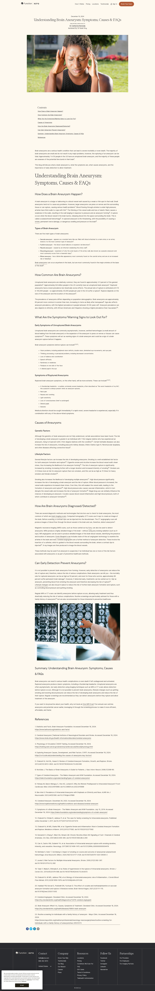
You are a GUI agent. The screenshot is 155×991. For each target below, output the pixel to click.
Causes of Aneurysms (45, 122)
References (41, 137)
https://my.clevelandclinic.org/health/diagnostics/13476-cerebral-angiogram (63, 900)
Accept (22, 985)
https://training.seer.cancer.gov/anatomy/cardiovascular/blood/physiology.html (64, 747)
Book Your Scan (126, 4)
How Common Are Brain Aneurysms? (50, 115)
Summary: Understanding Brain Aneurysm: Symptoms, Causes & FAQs (61, 134)
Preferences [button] (23, 981)
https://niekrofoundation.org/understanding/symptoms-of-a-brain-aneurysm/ (78, 812)
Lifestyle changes (41, 585)
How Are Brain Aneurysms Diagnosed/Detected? (54, 126)
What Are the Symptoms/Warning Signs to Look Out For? (57, 119)
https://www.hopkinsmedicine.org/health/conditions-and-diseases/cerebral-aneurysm (66, 804)
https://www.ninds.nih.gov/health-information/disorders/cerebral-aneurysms (63, 738)
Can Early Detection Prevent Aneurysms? (51, 130)
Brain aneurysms (41, 263)
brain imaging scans (58, 516)
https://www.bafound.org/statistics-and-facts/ (52, 729)
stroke (37, 222)
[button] (45, 966)
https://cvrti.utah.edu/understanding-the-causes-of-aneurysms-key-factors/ (63, 755)
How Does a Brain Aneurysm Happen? (50, 111)
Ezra (90, 528)
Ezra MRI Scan (88, 704)
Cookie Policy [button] (29, 979)
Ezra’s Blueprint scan (63, 536)
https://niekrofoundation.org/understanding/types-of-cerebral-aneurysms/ (62, 778)
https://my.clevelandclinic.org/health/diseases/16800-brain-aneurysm (60, 909)
